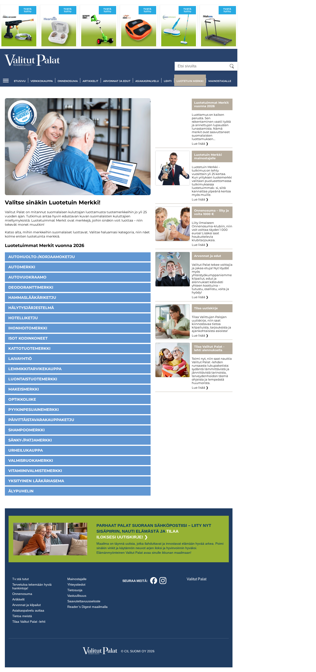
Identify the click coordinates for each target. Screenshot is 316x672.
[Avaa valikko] (5, 80)
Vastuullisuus (76, 595)
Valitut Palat (196, 579)
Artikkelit (90, 81)
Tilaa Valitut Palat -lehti (28, 621)
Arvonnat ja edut (116, 81)
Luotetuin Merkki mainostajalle (208, 156)
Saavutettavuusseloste (83, 601)
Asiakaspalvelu (147, 81)
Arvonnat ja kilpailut (26, 605)
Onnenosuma (68, 81)
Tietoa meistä (22, 616)
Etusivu (20, 81)
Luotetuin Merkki (190, 81)
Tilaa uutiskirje (206, 308)
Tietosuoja (74, 590)
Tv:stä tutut (20, 579)
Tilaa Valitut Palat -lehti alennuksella (209, 348)
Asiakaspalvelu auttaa (28, 610)
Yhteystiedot (76, 584)
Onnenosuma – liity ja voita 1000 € (211, 212)
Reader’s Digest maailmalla (87, 607)
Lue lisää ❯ (200, 143)
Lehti (168, 81)
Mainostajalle (219, 81)
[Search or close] (231, 66)
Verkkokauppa (42, 81)
